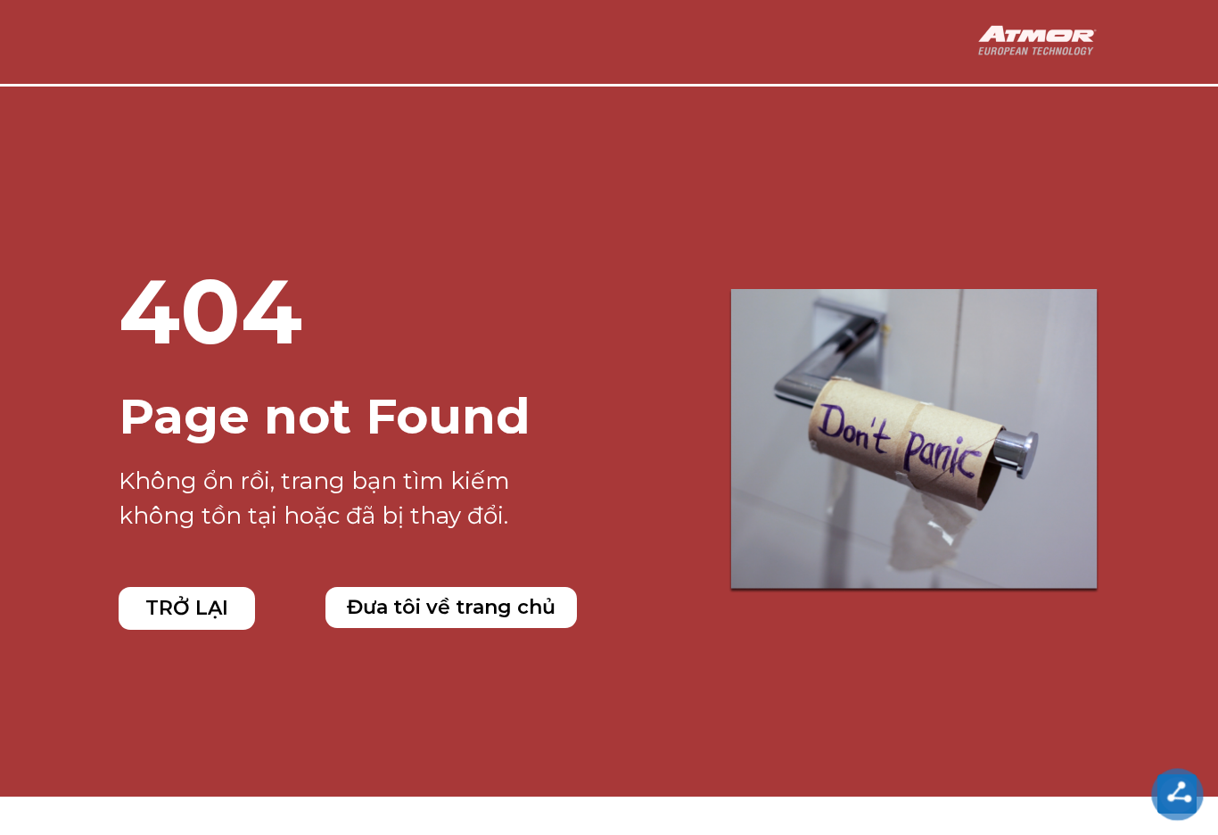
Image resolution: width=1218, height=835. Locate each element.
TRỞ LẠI (186, 608)
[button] (451, 607)
